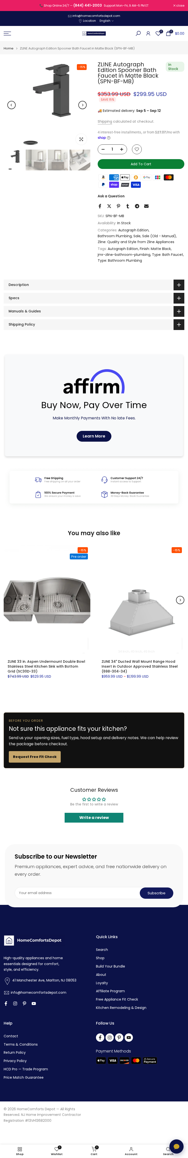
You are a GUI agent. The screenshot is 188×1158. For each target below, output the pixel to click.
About (101, 974)
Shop (100, 958)
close (10, 5)
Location (89, 21)
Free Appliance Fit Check (117, 999)
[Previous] (11, 105)
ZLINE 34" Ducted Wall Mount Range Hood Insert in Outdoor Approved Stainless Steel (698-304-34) (140, 666)
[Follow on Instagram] (15, 1003)
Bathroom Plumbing (115, 236)
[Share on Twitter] (109, 206)
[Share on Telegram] (137, 206)
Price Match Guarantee (24, 1077)
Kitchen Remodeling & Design (121, 1007)
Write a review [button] (94, 817)
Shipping (105, 121)
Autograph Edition (133, 230)
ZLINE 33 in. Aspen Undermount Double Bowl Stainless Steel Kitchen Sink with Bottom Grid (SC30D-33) (46, 666)
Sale (137, 236)
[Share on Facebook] (100, 206)
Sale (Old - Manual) (159, 236)
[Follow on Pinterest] (24, 1003)
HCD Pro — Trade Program (26, 1069)
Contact (11, 1036)
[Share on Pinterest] (118, 206)
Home (8, 48)
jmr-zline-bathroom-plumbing (124, 254)
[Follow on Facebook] (6, 1003)
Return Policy (15, 1052)
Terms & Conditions (21, 1044)
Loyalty (102, 983)
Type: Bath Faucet (167, 254)
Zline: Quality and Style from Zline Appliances (136, 241)
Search (102, 949)
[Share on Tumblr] (128, 206)
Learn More (94, 436)
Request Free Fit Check (35, 756)
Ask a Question (111, 196)
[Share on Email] (146, 206)
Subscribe (156, 893)
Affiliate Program (110, 991)
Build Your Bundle (110, 966)
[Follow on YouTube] (34, 1003)
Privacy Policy (15, 1061)
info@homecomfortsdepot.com (96, 16)
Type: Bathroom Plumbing (120, 260)
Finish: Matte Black (155, 248)
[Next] (82, 105)
